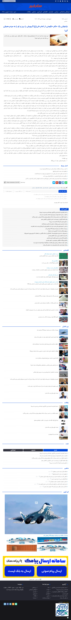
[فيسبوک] (60, 182)
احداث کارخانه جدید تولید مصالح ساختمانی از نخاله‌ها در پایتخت (45, 270)
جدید (55, 450)
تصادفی (13, 450)
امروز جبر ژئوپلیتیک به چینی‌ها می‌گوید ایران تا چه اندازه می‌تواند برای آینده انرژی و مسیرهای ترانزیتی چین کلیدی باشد (34, 289)
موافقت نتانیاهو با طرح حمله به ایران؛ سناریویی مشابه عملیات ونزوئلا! (44, 351)
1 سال (50, 474)
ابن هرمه (58, 188)
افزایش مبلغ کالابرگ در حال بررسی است (50, 263)
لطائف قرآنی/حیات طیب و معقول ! (59, 471)
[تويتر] (54, 182)
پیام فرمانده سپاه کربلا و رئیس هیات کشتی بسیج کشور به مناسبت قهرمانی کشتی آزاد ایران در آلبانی (46, 178)
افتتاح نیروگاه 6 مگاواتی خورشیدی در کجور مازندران (56, 240)
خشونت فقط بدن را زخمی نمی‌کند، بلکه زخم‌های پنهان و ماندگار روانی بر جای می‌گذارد (49, 217)
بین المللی (65, 326)
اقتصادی (45, 12)
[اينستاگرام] (58, 1)
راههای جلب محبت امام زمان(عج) (60, 171)
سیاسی (56, 12)
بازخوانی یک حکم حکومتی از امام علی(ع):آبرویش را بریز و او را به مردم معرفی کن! (35, 28)
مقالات (29, 12)
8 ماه (49, 471)
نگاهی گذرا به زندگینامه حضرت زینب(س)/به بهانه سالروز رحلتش (53, 476)
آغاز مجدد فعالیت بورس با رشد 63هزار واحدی (57, 236)
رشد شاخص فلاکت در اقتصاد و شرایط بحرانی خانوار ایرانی (46, 303)
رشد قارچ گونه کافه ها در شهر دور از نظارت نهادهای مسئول (46, 420)
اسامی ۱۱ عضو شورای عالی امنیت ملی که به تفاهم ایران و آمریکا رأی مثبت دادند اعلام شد (49, 226)
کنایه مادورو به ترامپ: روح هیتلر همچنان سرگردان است (47, 358)
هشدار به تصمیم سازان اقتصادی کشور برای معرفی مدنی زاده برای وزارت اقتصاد (42, 310)
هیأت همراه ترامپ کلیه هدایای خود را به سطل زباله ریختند (55, 245)
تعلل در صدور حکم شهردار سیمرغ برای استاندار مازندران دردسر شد (53, 214)
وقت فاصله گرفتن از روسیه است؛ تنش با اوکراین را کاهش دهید (54, 219)
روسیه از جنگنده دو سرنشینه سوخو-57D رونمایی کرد (56, 229)
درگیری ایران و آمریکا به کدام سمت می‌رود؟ (58, 222)
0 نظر (22, 19)
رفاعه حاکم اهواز (39, 188)
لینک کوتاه (23, 182)
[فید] (67, 1)
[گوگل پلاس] (57, 182)
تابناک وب (60, 602)
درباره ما (34, 598)
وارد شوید (62, 202)
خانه (48, 587)
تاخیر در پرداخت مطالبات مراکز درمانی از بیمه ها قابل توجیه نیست (53, 169)
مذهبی (34, 12)
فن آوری (39, 12)
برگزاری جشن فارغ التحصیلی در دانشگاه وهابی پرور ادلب (55, 176)
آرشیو (64, 584)
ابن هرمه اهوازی (52, 188)
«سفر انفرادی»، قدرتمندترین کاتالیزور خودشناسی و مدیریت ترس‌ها (53, 212)
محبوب (33, 450)
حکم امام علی (45, 188)
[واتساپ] (66, 182)
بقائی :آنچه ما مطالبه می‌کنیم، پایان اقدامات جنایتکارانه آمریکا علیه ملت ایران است (50, 243)
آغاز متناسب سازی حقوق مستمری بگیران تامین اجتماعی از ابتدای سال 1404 (42, 284)
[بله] (65, 1)
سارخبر (33, 188)
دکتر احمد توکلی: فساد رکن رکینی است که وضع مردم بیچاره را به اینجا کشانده (51, 174)
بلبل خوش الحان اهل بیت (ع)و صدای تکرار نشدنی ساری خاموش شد (53, 484)
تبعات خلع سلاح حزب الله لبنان (51, 393)
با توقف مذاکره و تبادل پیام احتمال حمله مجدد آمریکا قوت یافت (45, 344)
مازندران (51, 12)
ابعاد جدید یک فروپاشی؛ (53, 434)
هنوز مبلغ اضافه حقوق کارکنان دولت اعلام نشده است (47, 277)
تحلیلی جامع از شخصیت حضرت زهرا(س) (58, 481)
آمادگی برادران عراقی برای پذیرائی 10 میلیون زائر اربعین (55, 486)
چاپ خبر (16, 19)
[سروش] (60, 1)
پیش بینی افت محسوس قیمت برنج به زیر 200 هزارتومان (46, 296)
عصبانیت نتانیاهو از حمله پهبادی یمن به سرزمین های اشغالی (45, 372)
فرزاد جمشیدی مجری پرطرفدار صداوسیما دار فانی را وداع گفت (54, 224)
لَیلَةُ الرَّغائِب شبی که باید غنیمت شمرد (59, 479)
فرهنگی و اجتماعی (65, 12)
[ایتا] (62, 1)
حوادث (48, 589)
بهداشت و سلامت (45, 598)
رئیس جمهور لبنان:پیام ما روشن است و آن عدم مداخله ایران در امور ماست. (42, 386)
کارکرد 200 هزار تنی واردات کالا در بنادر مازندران (48, 317)
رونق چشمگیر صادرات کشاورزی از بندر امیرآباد (57, 231)
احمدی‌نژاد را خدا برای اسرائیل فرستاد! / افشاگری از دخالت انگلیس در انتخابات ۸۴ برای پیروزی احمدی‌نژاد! (45, 233)
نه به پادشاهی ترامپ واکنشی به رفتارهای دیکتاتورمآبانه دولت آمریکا (44, 365)
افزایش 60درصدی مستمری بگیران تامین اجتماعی (57, 238)
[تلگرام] (55, 1)
